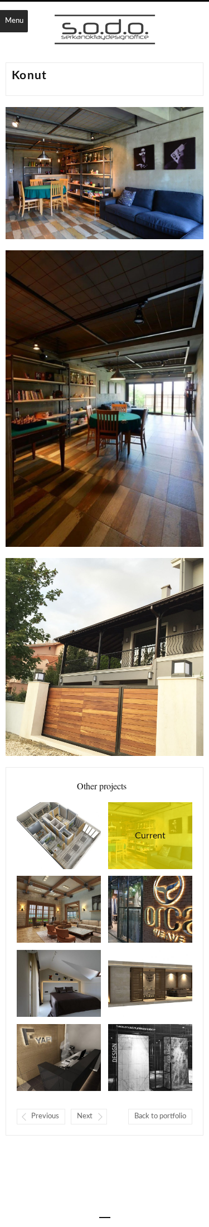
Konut (137, 835)
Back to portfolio (160, 1116)
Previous (45, 1116)
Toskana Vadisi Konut (43, 909)
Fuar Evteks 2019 (134, 909)
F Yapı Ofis (43, 1057)
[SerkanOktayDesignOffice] (105, 30)
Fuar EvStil (134, 1057)
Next (85, 1116)
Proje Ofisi (43, 835)
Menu (14, 21)
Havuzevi (134, 983)
